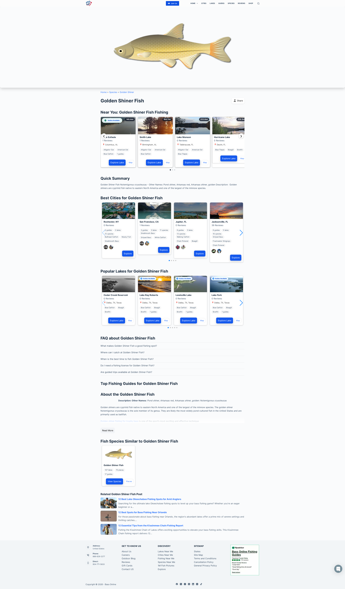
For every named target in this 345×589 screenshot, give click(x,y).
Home (192, 3)
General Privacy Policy (205, 565)
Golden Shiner (127, 92)
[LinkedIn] (193, 584)
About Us (126, 551)
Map (130, 162)
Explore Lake (117, 162)
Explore (128, 253)
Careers (126, 555)
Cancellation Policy (203, 562)
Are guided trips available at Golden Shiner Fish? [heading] (126, 372)
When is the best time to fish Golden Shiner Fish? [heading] (127, 359)
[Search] (258, 3)
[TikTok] (201, 584)
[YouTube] (197, 584)
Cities (203, 3)
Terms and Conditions (205, 558)
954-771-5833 (99, 564)
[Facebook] (177, 584)
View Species (114, 481)
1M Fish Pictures (166, 565)
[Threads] (189, 584)
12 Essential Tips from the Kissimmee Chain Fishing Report (150, 525)
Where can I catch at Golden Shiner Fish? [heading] (122, 352)
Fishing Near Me (166, 558)
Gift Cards (127, 565)
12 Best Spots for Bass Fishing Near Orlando (142, 512)
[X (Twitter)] (181, 584)
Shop (251, 3)
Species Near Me (166, 562)
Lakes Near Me (165, 551)
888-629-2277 (99, 556)
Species (231, 3)
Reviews (241, 3)
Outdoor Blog (128, 558)
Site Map (198, 555)
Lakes (212, 3)
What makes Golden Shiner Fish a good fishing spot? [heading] (129, 345)
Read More (107, 430)
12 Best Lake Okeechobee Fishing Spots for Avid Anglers (149, 499)
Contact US (128, 569)
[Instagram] (185, 584)
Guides (221, 3)
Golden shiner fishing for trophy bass (119, 421)
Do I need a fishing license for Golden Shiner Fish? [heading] (127, 365)
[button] (241, 233)
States (197, 551)
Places (129, 481)
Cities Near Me (165, 555)
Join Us (174, 3)
